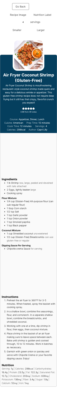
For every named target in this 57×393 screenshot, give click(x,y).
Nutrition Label (42, 14)
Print (38, 6)
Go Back (21, 6)
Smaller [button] (17, 30)
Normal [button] (29, 30)
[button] (23, 108)
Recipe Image (18, 14)
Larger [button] (41, 30)
